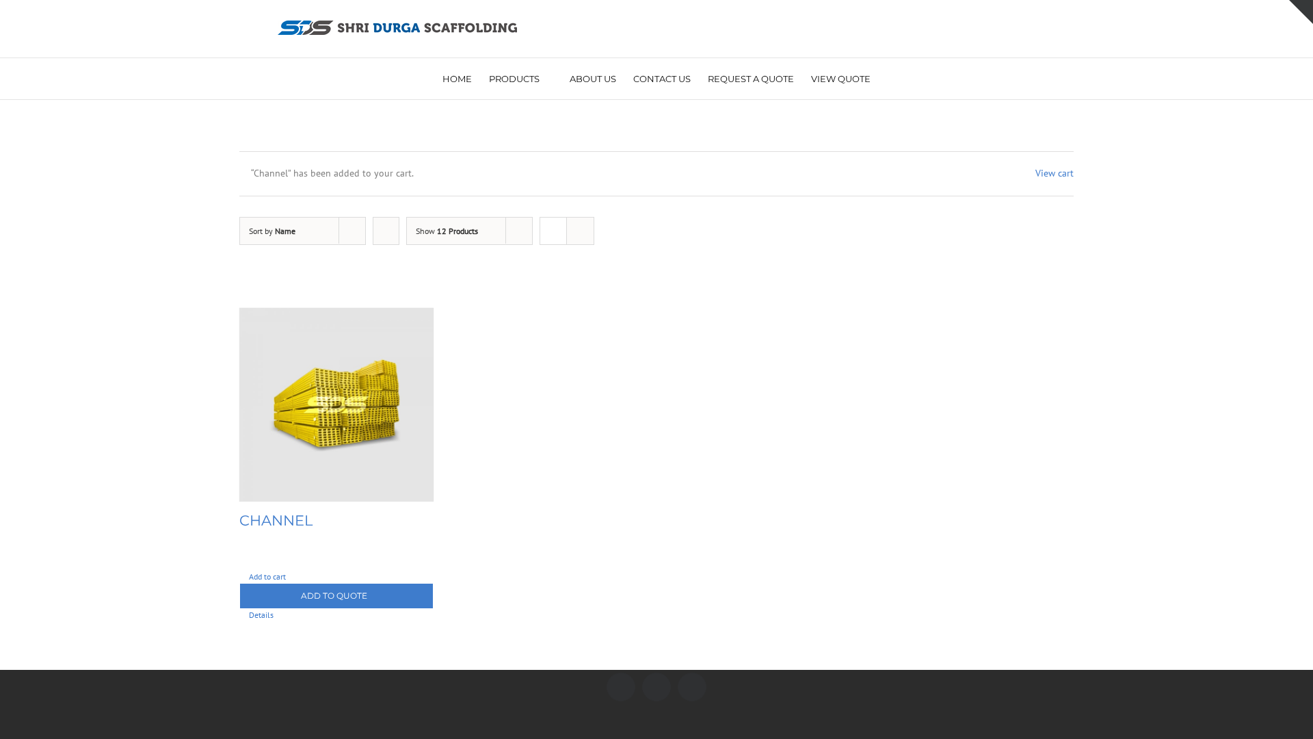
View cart (1054, 173)
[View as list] (580, 231)
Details (261, 615)
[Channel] (336, 405)
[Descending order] (386, 231)
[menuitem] (465, 78)
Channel (276, 520)
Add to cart (267, 576)
